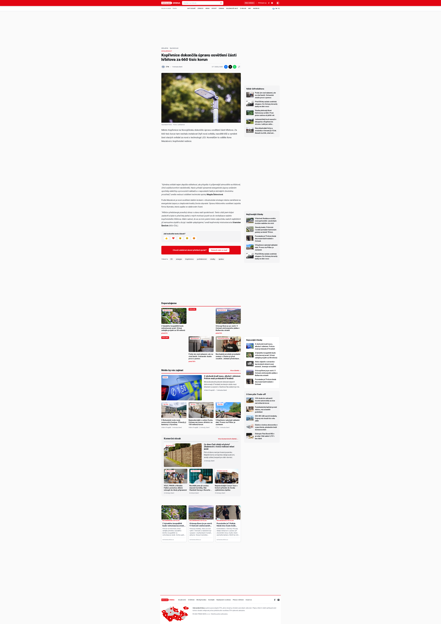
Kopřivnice (189, 259)
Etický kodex (201, 600)
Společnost (174, 48)
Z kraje (243, 8)
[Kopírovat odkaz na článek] (239, 67)
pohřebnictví (202, 259)
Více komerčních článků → (228, 439)
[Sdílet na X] (230, 67)
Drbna (221, 8)
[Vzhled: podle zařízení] (278, 3)
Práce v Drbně (238, 600)
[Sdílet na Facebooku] (226, 67)
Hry (249, 8)
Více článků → (235, 370)
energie (179, 259)
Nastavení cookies (223, 600)
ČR (171, 259)
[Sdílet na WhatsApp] (234, 67)
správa (221, 259)
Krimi (207, 8)
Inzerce (256, 8)
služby (212, 259)
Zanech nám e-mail (219, 250)
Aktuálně (191, 8)
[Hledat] (221, 3)
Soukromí (182, 600)
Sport (214, 8)
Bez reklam (249, 3)
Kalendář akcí (232, 8)
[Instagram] (272, 3)
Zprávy (201, 8)
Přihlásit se (262, 3)
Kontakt (211, 600)
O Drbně (191, 600)
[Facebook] (269, 3)
